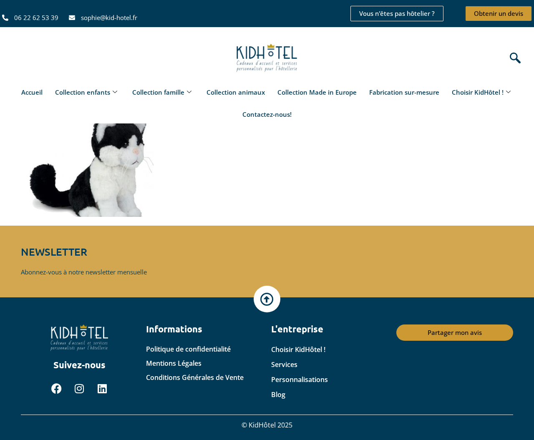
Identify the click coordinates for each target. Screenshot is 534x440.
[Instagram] (79, 388)
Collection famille (158, 92)
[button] (513, 58)
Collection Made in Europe (317, 92)
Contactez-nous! (267, 114)
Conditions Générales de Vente (195, 377)
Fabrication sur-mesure (404, 92)
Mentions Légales (174, 363)
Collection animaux (236, 92)
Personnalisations (299, 379)
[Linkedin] (102, 388)
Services (284, 364)
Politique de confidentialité (188, 349)
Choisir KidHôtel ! (478, 92)
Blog (278, 394)
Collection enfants (82, 92)
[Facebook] (56, 388)
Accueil (32, 92)
